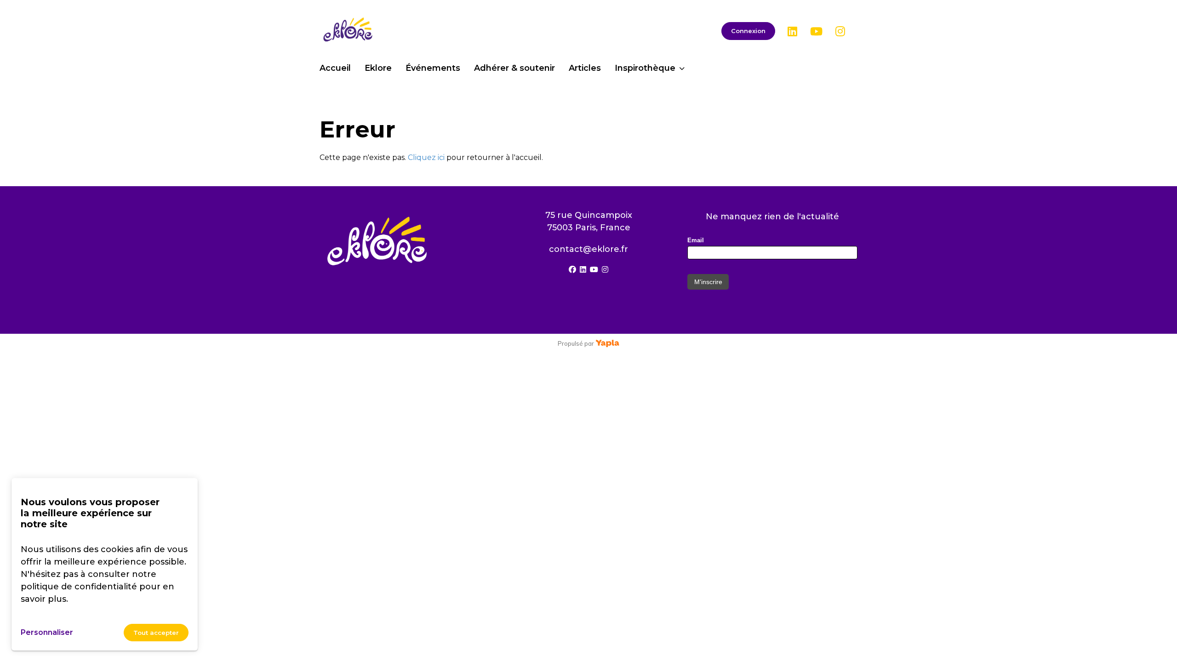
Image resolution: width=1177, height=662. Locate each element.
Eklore (378, 68)
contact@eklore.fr (588, 249)
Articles (585, 68)
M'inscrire (708, 281)
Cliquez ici (426, 157)
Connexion (748, 30)
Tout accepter (156, 632)
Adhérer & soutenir (514, 68)
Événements (433, 68)
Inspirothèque (645, 68)
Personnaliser (47, 632)
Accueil (335, 68)
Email (695, 240)
